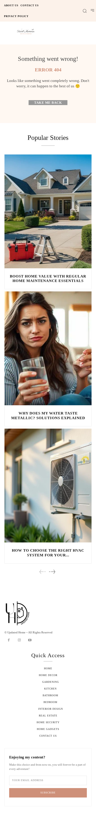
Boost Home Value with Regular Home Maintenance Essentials (48, 278)
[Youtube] (30, 640)
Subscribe (48, 792)
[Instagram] (19, 640)
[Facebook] (8, 640)
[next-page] (52, 571)
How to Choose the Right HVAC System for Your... (48, 552)
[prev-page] (42, 571)
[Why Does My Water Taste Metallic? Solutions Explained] (48, 348)
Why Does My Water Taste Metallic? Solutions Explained (48, 415)
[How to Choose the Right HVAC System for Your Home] (48, 485)
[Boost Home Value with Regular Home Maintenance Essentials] (48, 211)
